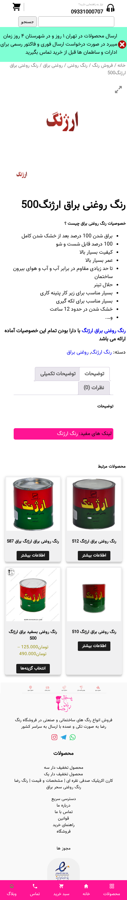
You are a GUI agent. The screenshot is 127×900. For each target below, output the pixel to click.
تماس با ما (64, 812)
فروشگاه (64, 831)
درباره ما (63, 805)
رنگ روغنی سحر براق (63, 787)
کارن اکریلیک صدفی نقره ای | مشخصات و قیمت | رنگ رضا (63, 781)
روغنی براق (53, 65)
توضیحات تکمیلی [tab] (58, 374)
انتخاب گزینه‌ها (33, 668)
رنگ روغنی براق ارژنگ (104, 331)
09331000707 (87, 12)
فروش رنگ (102, 65)
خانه (122, 65)
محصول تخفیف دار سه (63, 768)
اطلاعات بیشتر (94, 555)
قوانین (63, 818)
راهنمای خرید (64, 825)
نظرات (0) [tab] (94, 388)
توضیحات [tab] (94, 374)
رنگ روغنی (77, 65)
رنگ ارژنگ (101, 352)
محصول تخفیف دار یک (63, 774)
